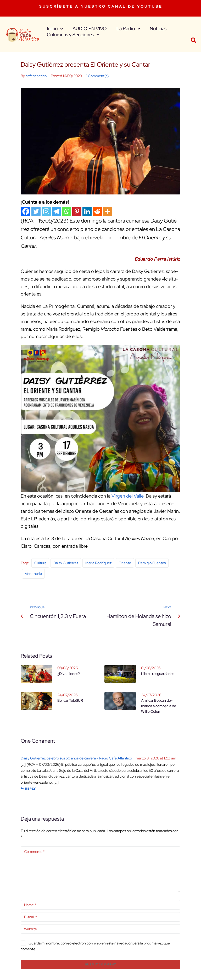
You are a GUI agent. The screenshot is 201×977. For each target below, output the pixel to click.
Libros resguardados (157, 673)
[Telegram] (56, 211)
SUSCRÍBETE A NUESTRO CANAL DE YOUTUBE (101, 6)
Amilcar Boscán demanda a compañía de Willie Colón (158, 706)
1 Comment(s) (97, 75)
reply (30, 788)
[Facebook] (25, 211)
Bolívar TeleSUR (70, 700)
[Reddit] (97, 211)
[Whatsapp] (66, 211)
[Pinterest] (76, 211)
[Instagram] (46, 211)
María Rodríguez (98, 563)
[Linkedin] (87, 211)
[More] (107, 211)
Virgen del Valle (126, 496)
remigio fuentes (152, 563)
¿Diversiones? (68, 673)
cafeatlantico (36, 75)
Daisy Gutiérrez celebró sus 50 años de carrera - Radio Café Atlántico (76, 758)
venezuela (33, 573)
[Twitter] (36, 211)
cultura (40, 563)
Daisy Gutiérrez (65, 563)
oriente (125, 563)
